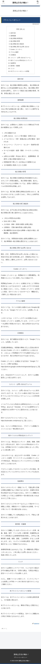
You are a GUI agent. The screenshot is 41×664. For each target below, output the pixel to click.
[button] (37, 410)
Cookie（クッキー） (16, 49)
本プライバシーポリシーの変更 (19, 71)
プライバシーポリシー (20, 657)
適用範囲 (13, 35)
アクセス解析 (14, 52)
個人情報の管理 (15, 41)
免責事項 (13, 63)
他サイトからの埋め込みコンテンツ (21, 60)
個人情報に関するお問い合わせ (19, 46)
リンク (12, 68)
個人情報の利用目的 (16, 38)
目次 (17, 29)
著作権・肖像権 (15, 66)
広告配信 (13, 55)
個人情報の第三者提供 (17, 44)
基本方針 (13, 33)
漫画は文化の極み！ (20, 3)
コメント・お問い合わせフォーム (20, 57)
